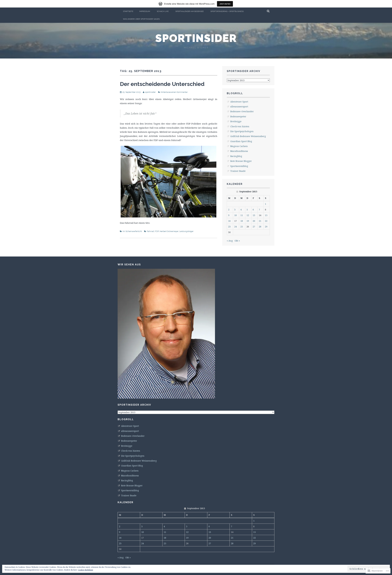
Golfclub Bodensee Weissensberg (248, 136)
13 (254, 215)
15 (266, 215)
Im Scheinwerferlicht (132, 231)
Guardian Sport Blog (241, 141)
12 (248, 215)
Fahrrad (150, 231)
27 (254, 226)
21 (260, 220)
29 (266, 226)
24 (235, 226)
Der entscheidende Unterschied (162, 84)
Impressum (144, 11)
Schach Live (163, 11)
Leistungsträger (186, 231)
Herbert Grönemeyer (169, 231)
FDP (157, 231)
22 (266, 220)
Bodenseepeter (238, 116)
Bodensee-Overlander (242, 111)
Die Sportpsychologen (242, 131)
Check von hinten (239, 126)
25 (241, 226)
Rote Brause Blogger (241, 161)
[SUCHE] (268, 11)
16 (229, 220)
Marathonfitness (239, 151)
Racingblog (236, 156)
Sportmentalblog (239, 166)
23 (229, 226)
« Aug (230, 240)
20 (254, 220)
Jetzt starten (224, 4)
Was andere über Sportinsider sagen (141, 19)
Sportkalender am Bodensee (189, 11)
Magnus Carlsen (239, 146)
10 (235, 215)
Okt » (237, 240)
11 (241, 215)
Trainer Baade (238, 171)
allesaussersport (239, 106)
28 (260, 226)
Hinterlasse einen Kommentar (174, 92)
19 (248, 220)
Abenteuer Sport (239, 101)
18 (241, 220)
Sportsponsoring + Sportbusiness (227, 11)
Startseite (128, 11)
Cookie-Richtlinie (85, 570)
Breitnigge (235, 121)
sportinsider (196, 38)
